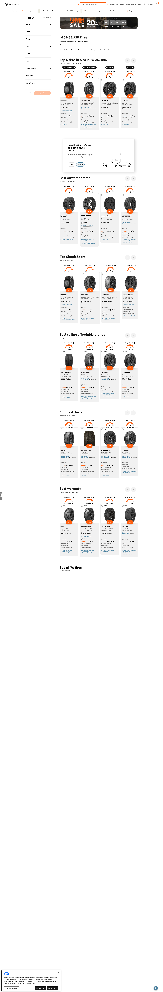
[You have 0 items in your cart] (157, 4)
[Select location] (145, 4)
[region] (31, 980)
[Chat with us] (156, 988)
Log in (72, 164)
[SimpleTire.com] (12, 4)
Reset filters (47, 17)
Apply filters (42, 93)
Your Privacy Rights (11, 988)
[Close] (58, 972)
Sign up (80, 164)
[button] (38, 24)
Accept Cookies (52, 988)
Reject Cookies (40, 988)
